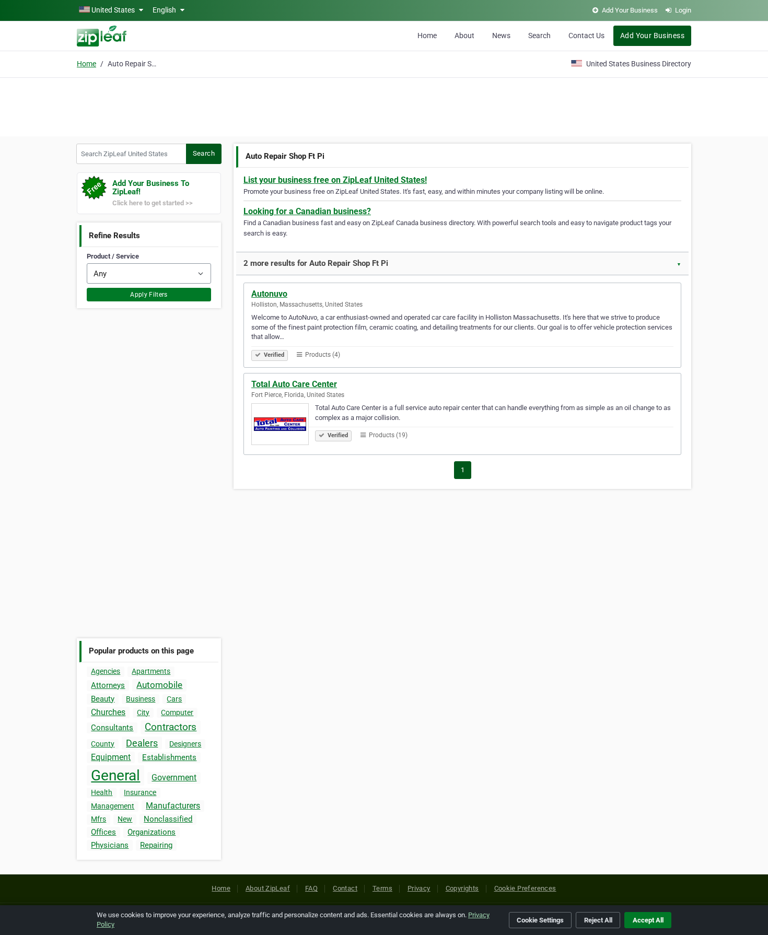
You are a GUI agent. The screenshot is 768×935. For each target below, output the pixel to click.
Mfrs (98, 819)
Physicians (110, 845)
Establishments (169, 757)
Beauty (102, 699)
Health (101, 792)
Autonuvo (269, 294)
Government (174, 777)
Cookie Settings (540, 920)
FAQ (311, 888)
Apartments (151, 671)
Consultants (112, 727)
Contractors (170, 727)
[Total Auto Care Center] (283, 425)
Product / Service (113, 256)
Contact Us (586, 35)
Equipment (111, 757)
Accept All (648, 920)
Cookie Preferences (525, 888)
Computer (177, 712)
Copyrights (462, 888)
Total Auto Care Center (294, 384)
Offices (103, 832)
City (143, 712)
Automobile (159, 685)
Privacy (419, 888)
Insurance (140, 792)
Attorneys (108, 685)
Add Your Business (652, 35)
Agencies (105, 671)
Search (539, 35)
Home (427, 35)
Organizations (151, 832)
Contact (345, 888)
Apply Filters (149, 294)
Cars (174, 699)
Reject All (598, 920)
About (464, 35)
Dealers (142, 743)
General (115, 775)
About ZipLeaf (268, 888)
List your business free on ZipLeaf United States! (335, 180)
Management (112, 806)
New (125, 819)
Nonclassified (168, 819)
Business (140, 699)
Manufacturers (173, 806)
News (501, 35)
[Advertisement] (384, 105)
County (102, 744)
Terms (382, 888)
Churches (108, 712)
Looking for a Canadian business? (307, 211)
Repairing (156, 845)
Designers (185, 744)
